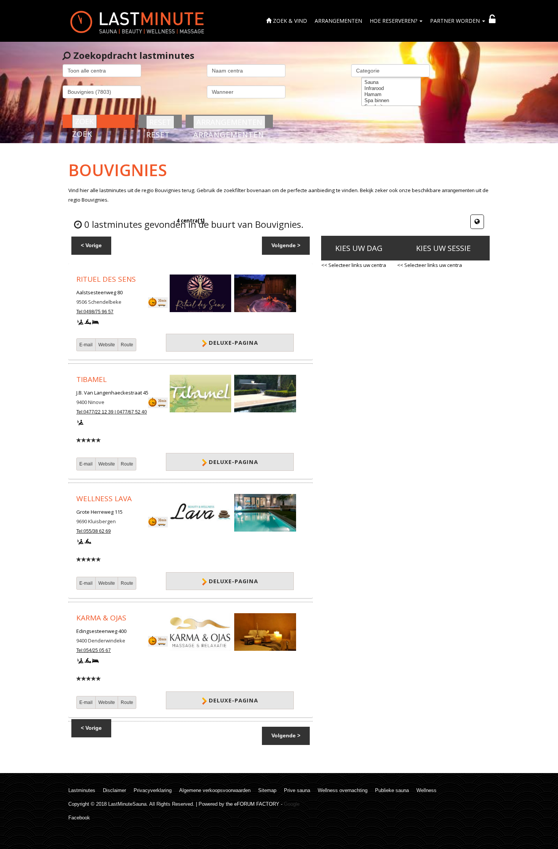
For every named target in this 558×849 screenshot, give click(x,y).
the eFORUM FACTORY (252, 804)
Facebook (79, 818)
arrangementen (458, 190)
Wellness (426, 790)
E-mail (86, 344)
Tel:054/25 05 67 (93, 650)
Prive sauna (297, 790)
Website (106, 344)
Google (291, 804)
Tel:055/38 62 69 (93, 531)
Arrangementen (338, 20)
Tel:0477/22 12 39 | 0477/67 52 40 (111, 412)
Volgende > (285, 245)
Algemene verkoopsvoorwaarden (215, 790)
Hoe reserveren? (394, 20)
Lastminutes (81, 790)
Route (127, 344)
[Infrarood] (391, 88)
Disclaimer (114, 790)
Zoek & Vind (289, 20)
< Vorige (91, 245)
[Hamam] (391, 95)
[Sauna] (391, 82)
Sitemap (267, 790)
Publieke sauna (392, 790)
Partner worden (455, 20)
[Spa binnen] (391, 101)
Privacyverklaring (153, 790)
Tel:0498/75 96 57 (94, 311)
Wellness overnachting (342, 790)
